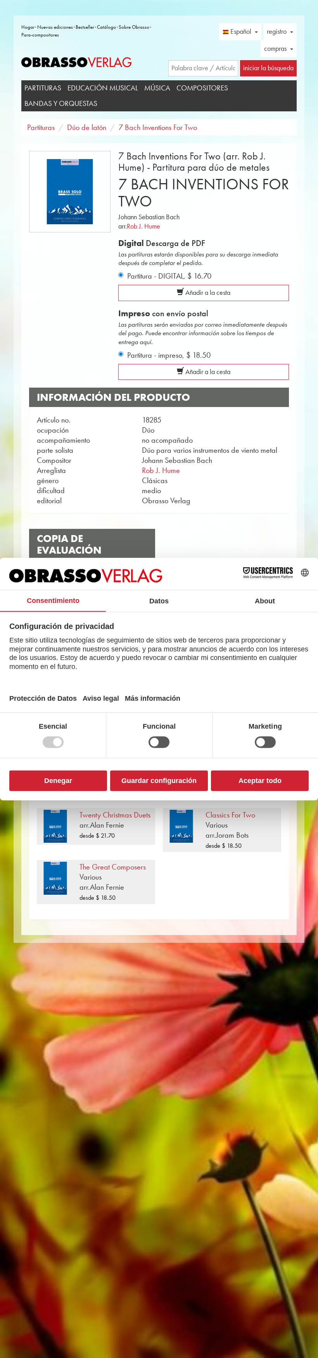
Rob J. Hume (143, 226)
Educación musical (102, 87)
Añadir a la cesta (207, 292)
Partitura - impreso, (169, 355)
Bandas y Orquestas (60, 103)
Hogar (28, 27)
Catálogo (106, 27)
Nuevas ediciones (55, 27)
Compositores (202, 87)
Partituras (42, 87)
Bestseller (85, 27)
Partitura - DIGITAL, (169, 276)
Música (157, 87)
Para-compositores (40, 35)
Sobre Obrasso (134, 27)
